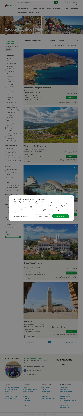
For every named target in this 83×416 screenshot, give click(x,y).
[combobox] (69, 197)
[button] (21, 216)
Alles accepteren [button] (60, 216)
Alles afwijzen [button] (43, 216)
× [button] (71, 197)
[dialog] (41, 208)
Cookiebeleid (35, 210)
